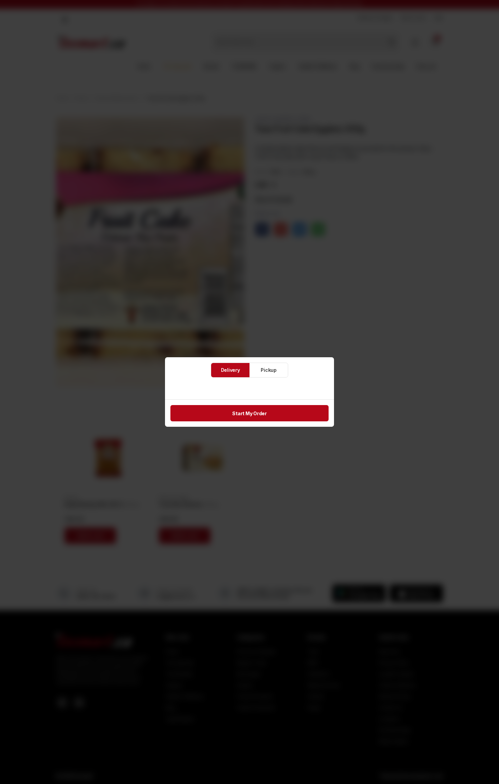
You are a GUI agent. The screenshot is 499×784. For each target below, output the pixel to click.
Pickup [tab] (269, 370)
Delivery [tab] (230, 370)
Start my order (249, 413)
